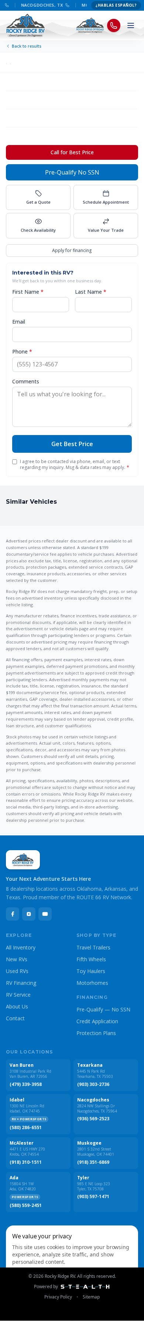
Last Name (90, 291)
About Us (17, 1006)
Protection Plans (96, 1033)
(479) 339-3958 (26, 1084)
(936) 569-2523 (93, 1119)
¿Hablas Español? (116, 5)
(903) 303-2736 (93, 1084)
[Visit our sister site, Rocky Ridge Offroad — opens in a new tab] (90, 25)
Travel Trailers (93, 947)
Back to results (26, 46)
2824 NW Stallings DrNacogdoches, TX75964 (97, 1109)
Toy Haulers (90, 971)
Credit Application (97, 1021)
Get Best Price (72, 444)
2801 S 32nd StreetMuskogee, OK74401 (95, 1152)
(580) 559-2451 (26, 1205)
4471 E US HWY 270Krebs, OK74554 (27, 1152)
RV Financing (21, 982)
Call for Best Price (72, 152)
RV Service (18, 994)
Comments (25, 381)
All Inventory (20, 947)
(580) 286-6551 (26, 1128)
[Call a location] (113, 25)
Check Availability (38, 230)
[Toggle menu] (130, 25)
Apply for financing (72, 250)
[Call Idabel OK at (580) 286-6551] (4, 5)
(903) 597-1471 (93, 1197)
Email (18, 321)
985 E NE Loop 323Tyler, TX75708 (93, 1186)
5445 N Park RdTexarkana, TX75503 (95, 1074)
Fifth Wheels (91, 959)
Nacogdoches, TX (39, 5)
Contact (15, 1018)
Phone (22, 351)
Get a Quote (38, 202)
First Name (28, 291)
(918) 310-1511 (26, 1162)
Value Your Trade (106, 230)
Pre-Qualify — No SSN (103, 1009)
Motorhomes (92, 982)
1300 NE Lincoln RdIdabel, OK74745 (27, 1109)
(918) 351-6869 (93, 1162)
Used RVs (17, 971)
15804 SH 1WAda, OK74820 (23, 1186)
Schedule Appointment (106, 202)
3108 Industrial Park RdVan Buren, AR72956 (30, 1074)
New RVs (16, 959)
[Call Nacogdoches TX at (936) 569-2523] (64, 5)
